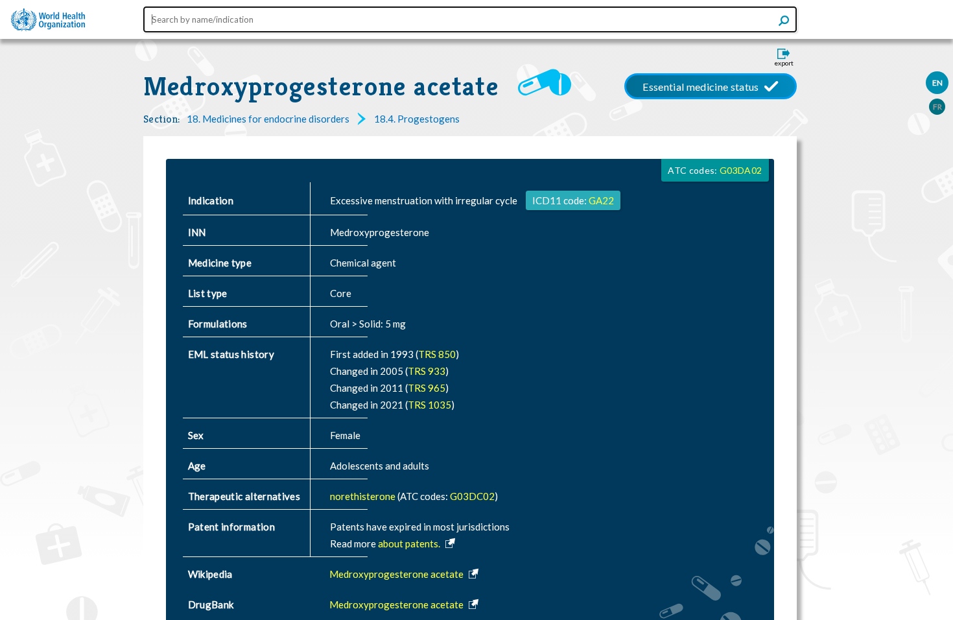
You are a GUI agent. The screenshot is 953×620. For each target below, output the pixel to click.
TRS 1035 (429, 405)
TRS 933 (426, 371)
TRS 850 (437, 354)
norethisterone (363, 496)
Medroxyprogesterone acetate (321, 86)
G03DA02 (741, 170)
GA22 (601, 200)
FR (937, 107)
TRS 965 (426, 388)
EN (937, 83)
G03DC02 (472, 496)
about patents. (410, 543)
